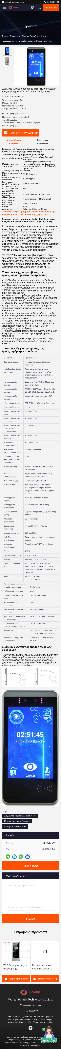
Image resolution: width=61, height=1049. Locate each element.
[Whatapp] (21, 856)
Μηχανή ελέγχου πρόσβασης (17, 821)
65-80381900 (52, 2)
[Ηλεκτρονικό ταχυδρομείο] (27, 856)
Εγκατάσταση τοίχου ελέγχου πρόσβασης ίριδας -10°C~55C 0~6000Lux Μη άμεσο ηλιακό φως (43, 967)
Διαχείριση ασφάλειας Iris (15, 826)
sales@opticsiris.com (14, 2)
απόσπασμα (51, 7)
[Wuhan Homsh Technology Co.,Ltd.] (14, 7)
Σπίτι (4, 36)
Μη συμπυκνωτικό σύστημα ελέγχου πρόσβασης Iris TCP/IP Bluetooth (15, 967)
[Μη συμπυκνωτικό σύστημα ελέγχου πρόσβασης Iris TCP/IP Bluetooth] (16, 952)
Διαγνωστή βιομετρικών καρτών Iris (20, 816)
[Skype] (14, 856)
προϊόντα (14, 36)
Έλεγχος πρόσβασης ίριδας (34, 36)
